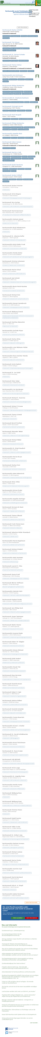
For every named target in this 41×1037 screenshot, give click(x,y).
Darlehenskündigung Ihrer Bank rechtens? (13, 963)
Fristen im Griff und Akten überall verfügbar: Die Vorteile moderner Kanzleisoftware (17, 982)
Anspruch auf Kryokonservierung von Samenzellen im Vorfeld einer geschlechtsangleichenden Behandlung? (20, 1005)
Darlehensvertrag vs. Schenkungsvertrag (13, 930)
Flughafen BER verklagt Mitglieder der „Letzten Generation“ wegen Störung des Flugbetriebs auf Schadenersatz (19, 995)
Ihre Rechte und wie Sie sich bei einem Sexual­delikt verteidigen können (19, 987)
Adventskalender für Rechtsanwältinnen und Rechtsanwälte (18, 972)
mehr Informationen (31, 918)
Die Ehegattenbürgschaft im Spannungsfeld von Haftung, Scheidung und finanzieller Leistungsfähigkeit (17, 959)
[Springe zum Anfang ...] (38, 1034)
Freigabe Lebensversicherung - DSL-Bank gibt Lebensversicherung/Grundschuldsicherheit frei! (15, 967)
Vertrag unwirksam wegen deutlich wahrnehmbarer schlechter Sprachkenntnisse (19, 939)
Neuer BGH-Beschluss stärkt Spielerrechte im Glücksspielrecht (19, 1014)
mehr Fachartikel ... (34, 1022)
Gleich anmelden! (17, 918)
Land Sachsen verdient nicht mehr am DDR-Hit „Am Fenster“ (19, 991)
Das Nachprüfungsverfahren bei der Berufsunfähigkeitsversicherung (12, 934)
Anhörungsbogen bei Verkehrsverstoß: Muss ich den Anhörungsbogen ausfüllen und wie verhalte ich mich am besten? (20, 954)
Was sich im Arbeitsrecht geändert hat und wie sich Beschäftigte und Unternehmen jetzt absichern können (20, 949)
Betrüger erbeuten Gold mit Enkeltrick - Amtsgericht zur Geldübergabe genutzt (17, 1000)
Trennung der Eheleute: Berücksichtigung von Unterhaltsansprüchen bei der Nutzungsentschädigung (17, 944)
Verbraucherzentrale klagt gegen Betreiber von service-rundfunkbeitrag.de (17, 1018)
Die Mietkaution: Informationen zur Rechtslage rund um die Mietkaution (18, 1010)
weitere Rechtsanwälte (31, 902)
